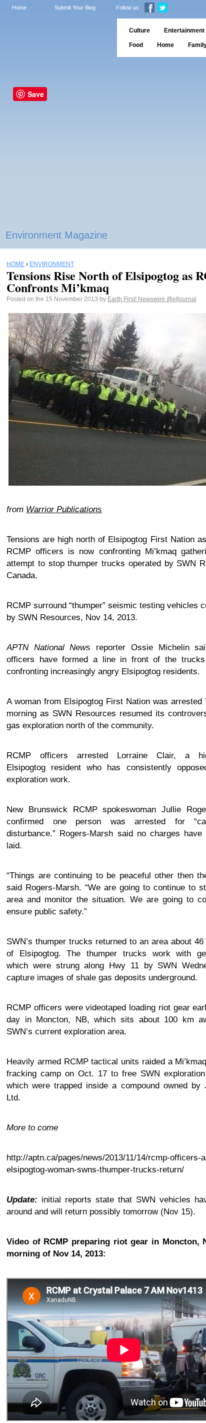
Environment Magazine (57, 235)
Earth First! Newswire (137, 299)
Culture (139, 30)
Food (136, 45)
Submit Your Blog (75, 8)
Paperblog (55, 38)
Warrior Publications (64, 509)
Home (19, 8)
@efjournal (181, 299)
